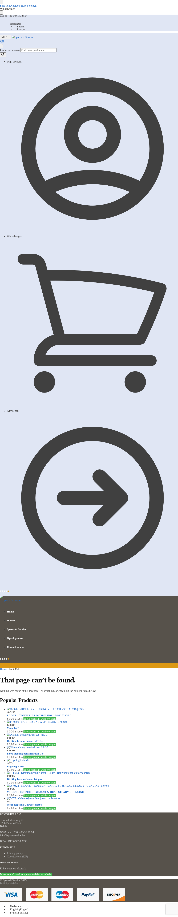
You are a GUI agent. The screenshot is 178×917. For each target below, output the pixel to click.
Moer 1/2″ (13, 728)
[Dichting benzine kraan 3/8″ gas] (92, 734)
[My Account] (2, 42)
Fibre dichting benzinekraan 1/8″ (25, 753)
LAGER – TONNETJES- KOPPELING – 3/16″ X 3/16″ (39, 715)
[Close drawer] (1, 12)
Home (3, 669)
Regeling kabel (15, 766)
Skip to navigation (10, 5)
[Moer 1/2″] (92, 721)
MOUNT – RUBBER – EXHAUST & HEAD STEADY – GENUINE (45, 792)
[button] (4, 591)
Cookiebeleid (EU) (17, 856)
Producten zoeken (10, 50)
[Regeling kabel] (92, 760)
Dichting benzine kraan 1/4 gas (24, 779)
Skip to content (29, 5)
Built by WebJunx (10, 883)
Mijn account (14, 61)
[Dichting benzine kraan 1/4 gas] (92, 772)
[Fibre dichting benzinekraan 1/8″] (92, 747)
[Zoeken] (3, 54)
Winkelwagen (14, 236)
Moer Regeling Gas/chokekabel (24, 804)
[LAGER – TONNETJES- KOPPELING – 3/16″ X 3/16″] (92, 709)
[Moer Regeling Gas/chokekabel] (92, 798)
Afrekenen (13, 410)
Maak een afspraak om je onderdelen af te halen (26, 874)
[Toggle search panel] (1, 46)
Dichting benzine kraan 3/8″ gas (25, 741)
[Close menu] (1, 2)
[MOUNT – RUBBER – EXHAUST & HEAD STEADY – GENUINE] (92, 785)
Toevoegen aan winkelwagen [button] (39, 718)
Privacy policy (15, 853)
